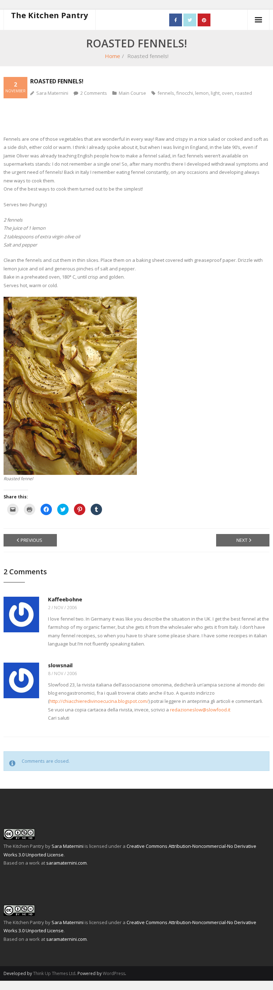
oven (227, 93)
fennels (165, 93)
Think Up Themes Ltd (54, 973)
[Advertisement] (136, 116)
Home (112, 55)
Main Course (132, 93)
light (215, 93)
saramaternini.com (66, 863)
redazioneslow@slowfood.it (200, 709)
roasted (243, 93)
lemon (202, 93)
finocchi (184, 93)
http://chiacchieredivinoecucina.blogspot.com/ (99, 701)
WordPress (114, 973)
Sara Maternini (52, 93)
